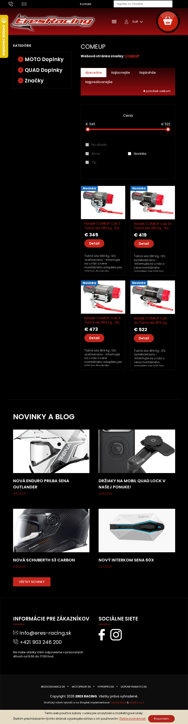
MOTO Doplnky (44, 59)
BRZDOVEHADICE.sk (53, 687)
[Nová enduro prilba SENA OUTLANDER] (51, 451)
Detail (94, 243)
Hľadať (178, 4)
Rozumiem (161, 719)
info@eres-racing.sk (45, 633)
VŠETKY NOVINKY (32, 582)
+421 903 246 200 (41, 642)
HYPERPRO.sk (106, 687)
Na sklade (99, 144)
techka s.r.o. (136, 702)
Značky (34, 80)
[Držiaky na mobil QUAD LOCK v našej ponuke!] (137, 451)
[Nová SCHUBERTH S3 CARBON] (51, 530)
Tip (93, 162)
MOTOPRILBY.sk (81, 687)
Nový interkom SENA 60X (126, 560)
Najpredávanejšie (99, 82)
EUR (136, 21)
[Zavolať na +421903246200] (15, 4)
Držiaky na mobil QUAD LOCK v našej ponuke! (132, 484)
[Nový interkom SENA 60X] (137, 530)
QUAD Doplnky (43, 70)
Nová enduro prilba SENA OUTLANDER (41, 484)
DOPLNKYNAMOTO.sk (134, 687)
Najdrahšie (147, 72)
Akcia (95, 153)
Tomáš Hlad (118, 702)
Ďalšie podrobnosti (132, 719)
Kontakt (85, 4)
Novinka (140, 153)
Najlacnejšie (120, 72)
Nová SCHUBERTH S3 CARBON (44, 560)
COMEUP (132, 56)
